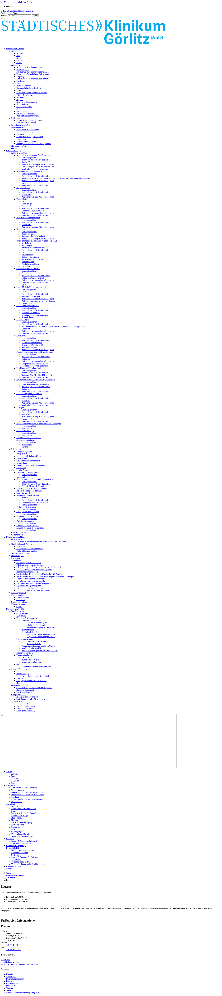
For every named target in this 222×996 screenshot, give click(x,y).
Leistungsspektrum (29, 157)
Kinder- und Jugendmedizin (27, 306)
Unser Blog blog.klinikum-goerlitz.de (11, 961)
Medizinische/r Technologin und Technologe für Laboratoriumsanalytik (45, 576)
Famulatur (20, 600)
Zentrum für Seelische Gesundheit (30, 528)
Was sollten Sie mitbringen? (27, 116)
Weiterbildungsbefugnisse (26, 551)
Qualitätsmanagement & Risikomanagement (34, 687)
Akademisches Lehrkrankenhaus (29, 549)
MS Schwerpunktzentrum (32, 343)
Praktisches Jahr (22, 597)
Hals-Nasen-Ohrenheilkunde (28, 218)
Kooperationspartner (24, 653)
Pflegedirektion (28, 630)
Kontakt (19, 58)
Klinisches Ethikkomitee (37, 625)
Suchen (4, 16)
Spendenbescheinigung (25, 706)
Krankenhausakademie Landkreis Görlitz (33, 590)
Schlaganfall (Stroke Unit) (32, 345)
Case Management (18, 532)
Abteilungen (27, 444)
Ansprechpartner (28, 234)
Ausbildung (16, 560)
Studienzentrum (28, 262)
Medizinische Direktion (31, 620)
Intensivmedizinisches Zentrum (29, 491)
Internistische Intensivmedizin (34, 248)
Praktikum (15, 558)
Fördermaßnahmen (24, 655)
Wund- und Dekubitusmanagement (30, 465)
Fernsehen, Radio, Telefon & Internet (31, 93)
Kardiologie (26, 243)
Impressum (10, 981)
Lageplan (20, 60)
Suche (8, 990)
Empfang (20, 76)
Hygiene (19, 100)
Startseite (9, 873)
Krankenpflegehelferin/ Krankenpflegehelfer (34, 569)
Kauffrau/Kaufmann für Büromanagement (33, 583)
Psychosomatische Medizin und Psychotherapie (35, 380)
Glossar (14, 148)
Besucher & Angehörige (21, 125)
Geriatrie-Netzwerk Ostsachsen (34, 486)
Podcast (19, 678)
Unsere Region (17, 556)
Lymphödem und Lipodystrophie (35, 363)
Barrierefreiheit (12, 983)
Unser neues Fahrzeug (25, 711)
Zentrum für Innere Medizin (27, 525)
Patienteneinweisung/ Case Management (38, 164)
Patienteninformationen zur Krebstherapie (38, 301)
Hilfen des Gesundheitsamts (27, 130)
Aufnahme (15, 65)
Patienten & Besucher (15, 49)
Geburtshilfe (27, 206)
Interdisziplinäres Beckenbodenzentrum (32, 488)
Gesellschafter (22, 613)
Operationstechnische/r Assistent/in (30, 579)
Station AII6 (26, 194)
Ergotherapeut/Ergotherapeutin (28, 586)
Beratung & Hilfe (18, 127)
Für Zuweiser (27, 255)
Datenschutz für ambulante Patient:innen (32, 74)
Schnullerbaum (28, 317)
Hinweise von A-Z (18, 146)
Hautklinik (20, 229)
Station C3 (26, 359)
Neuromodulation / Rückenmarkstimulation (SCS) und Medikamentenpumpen (53, 326)
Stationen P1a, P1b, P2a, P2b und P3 (37, 375)
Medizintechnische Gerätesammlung (36, 667)
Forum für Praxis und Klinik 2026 (35, 676)
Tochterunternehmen (24, 639)
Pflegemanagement (24, 451)
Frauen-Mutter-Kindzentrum (27, 472)
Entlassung (15, 118)
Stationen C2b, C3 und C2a (33, 211)
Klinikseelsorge (22, 104)
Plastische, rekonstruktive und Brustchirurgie (34, 352)
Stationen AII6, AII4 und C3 (33, 236)
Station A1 (26, 400)
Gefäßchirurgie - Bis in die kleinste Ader (38, 167)
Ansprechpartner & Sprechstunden (36, 160)
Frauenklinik (21, 199)
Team (24, 201)
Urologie (20, 407)
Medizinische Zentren (20, 470)
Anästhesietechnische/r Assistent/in (30, 581)
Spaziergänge (21, 111)
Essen (18, 90)
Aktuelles (25, 498)
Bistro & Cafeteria (23, 86)
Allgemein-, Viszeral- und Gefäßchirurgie (33, 155)
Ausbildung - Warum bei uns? (28, 562)
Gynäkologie (27, 204)
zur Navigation (7, 2)
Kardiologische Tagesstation (33, 259)
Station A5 (26, 162)
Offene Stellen (17, 539)
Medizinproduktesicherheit (27, 692)
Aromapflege (21, 463)
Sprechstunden (17, 535)
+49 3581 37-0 (12, 945)
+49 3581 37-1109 (13, 950)
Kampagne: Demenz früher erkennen (31, 681)
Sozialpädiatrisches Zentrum (27, 512)
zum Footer (27, 2)
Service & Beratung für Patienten (29, 137)
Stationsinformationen (30, 257)
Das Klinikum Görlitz (15, 609)
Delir (24, 183)
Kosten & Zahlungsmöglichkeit (29, 120)
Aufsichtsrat (21, 616)
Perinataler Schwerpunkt (26, 507)
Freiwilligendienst (18, 593)
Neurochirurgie (22, 319)
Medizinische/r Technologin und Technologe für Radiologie (40, 574)
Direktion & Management (26, 618)
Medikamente (21, 81)
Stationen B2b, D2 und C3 (32, 296)
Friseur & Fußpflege (24, 95)
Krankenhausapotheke (25, 440)
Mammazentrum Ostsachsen (27, 495)
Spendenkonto (22, 704)
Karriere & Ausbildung (15, 537)
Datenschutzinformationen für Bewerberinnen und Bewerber (41, 542)
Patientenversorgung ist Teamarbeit (41, 627)
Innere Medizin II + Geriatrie (28, 268)
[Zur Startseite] (83, 44)
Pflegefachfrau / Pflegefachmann (29, 565)
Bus (18, 56)
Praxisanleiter (21, 458)
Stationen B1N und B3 (31, 347)
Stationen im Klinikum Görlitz (28, 456)
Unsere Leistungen (13, 150)
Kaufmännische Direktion (32, 632)
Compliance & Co (18, 694)
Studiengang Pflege (19, 602)
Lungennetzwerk (23, 493)
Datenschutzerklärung (15, 979)
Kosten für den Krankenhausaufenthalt (32, 79)
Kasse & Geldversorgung (26, 102)
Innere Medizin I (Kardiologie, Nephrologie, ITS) (36, 241)
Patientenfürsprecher (24, 132)
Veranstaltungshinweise (25, 113)
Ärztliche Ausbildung (30, 264)
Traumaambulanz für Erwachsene (35, 384)
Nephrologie (27, 245)
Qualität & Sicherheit (19, 685)
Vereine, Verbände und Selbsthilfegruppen (33, 143)
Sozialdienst (21, 139)
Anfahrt (14, 51)
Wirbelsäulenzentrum (25, 521)
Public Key (10, 986)
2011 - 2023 (26, 657)
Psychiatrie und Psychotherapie (29, 368)
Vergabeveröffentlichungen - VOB (41, 634)
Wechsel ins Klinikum (20, 553)
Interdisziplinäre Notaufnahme (28, 437)
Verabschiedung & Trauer (26, 141)
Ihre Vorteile (21, 546)
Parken (19, 62)
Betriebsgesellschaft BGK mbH (34, 641)
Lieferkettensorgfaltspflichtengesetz (30, 699)
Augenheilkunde (23, 187)
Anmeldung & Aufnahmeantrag (29, 67)
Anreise (19, 53)
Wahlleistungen (22, 69)
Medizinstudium (17, 595)
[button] (9, 13)
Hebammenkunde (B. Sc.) (27, 572)
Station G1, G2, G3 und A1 (33, 278)
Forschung (26, 266)
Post (18, 109)
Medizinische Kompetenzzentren (35, 169)
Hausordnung (21, 97)
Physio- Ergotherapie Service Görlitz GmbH (40, 650)
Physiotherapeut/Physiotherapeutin (30, 588)
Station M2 (26, 389)
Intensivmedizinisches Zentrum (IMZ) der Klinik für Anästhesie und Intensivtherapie (56, 178)
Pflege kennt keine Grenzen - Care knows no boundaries (39, 567)
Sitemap (9, 988)
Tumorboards (27, 303)
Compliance (11, 976)
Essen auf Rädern (34, 643)
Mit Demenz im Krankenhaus (28, 461)
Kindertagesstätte (18, 604)
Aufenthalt (15, 83)
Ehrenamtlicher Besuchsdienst (28, 88)
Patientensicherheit (24, 106)
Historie (25, 447)
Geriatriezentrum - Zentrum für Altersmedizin (34, 479)
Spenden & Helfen (18, 701)
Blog (18, 683)
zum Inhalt (18, 2)
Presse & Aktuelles (19, 669)
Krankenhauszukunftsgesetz (33, 662)
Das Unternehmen (18, 611)
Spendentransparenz (24, 708)
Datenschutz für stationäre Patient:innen (32, 72)
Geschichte (20, 664)
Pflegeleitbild (21, 454)
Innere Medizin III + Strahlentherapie (31, 287)
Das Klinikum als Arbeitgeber (23, 544)
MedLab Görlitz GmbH (31, 648)
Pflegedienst (16, 449)
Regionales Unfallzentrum (27, 516)
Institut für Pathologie (25, 431)
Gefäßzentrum (22, 477)
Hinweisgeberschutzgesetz (27, 697)
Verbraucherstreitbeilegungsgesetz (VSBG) (23, 993)
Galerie (19, 606)
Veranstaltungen (22, 674)
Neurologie (21, 336)
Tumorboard (27, 419)
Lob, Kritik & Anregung (26, 123)
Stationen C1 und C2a (31, 312)
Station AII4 (26, 225)
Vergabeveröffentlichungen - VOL (41, 637)
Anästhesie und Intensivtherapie (29, 171)
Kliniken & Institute (19, 153)
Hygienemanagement (25, 690)
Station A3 (26, 414)
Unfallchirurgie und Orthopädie (29, 393)
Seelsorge (20, 134)
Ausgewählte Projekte (30, 660)
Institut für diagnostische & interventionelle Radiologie (38, 424)
